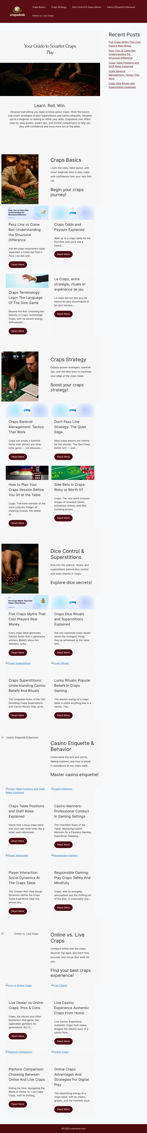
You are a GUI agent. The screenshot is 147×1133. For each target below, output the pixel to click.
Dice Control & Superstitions (86, 7)
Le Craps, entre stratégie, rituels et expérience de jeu (70, 284)
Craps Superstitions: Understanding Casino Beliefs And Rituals (27, 685)
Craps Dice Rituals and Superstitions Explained (69, 619)
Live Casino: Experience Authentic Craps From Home (71, 1008)
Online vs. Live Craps (43, 15)
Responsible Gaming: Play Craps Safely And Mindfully (72, 878)
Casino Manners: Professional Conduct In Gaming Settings (71, 811)
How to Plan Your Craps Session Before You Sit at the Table (26, 489)
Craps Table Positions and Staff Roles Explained (26, 811)
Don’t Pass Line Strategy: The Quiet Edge (70, 427)
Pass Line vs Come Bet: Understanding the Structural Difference (122, 54)
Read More (17, 264)
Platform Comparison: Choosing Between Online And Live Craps (27, 1074)
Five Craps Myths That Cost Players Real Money (27, 619)
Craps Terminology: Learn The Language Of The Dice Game (25, 297)
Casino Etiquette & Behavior (121, 7)
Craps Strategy (58, 7)
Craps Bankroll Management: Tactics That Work (26, 427)
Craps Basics (39, 7)
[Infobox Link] (75, 194)
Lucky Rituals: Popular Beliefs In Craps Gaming (72, 685)
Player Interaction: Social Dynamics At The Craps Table (24, 878)
